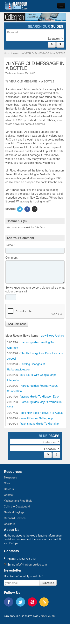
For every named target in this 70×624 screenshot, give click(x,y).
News (16, 53)
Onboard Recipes (14, 518)
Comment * (12, 257)
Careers (9, 489)
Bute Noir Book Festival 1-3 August (41, 413)
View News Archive (52, 335)
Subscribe (48, 583)
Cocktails (9, 524)
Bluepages (10, 477)
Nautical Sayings (14, 512)
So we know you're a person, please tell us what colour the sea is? (35, 289)
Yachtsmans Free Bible (18, 500)
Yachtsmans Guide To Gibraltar (39, 423)
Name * (10, 245)
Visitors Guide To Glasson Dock (39, 396)
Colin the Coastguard (17, 506)
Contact (8, 495)
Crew (7, 483)
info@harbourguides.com (31, 564)
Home (7, 53)
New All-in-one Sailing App (36, 418)
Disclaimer (47, 616)
